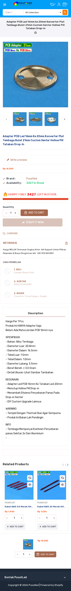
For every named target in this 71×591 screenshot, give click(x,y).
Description (35, 313)
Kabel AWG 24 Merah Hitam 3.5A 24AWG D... (19, 506)
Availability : (14, 183)
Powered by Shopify (51, 585)
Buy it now (36, 222)
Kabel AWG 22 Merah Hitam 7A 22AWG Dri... (51, 506)
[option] (20, 119)
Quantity (8, 207)
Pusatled (31, 178)
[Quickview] (30, 484)
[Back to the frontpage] (35, 32)
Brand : (11, 178)
